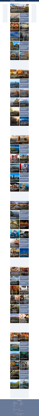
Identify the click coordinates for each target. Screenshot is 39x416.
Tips (13, 410)
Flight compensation (15, 403)
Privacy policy (21, 404)
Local (19, 408)
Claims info (18, 2)
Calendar (14, 406)
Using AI (14, 404)
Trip (18, 409)
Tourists (23, 2)
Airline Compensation (20, 410)
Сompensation (14, 2)
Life (13, 405)
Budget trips (21, 2)
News (14, 408)
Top (20, 405)
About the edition (21, 403)
